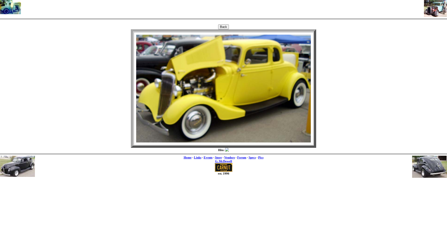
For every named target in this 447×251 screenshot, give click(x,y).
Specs (252, 157)
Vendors (229, 157)
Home (188, 157)
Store (218, 157)
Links (197, 157)
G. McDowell (223, 161)
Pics (261, 157)
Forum (241, 157)
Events (208, 157)
